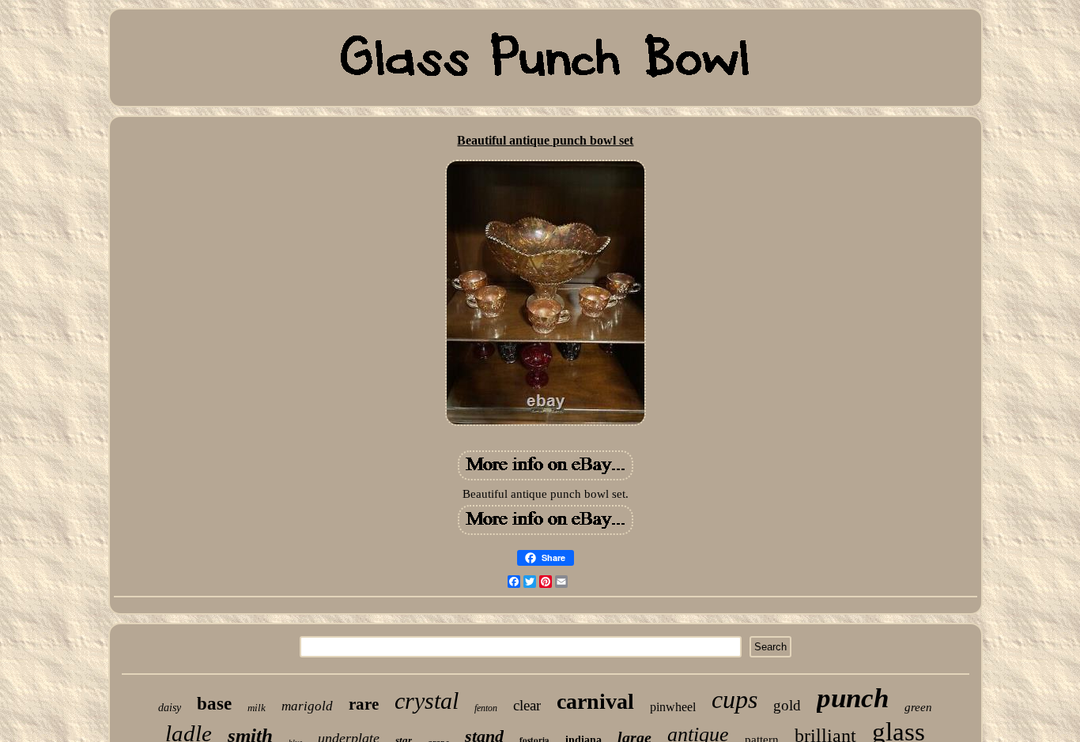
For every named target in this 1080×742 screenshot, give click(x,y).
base (214, 704)
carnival (595, 701)
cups (734, 699)
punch (853, 698)
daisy (169, 708)
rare (364, 704)
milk (256, 708)
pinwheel (673, 707)
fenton (485, 708)
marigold (307, 706)
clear (527, 705)
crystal (427, 700)
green (918, 707)
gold (787, 705)
